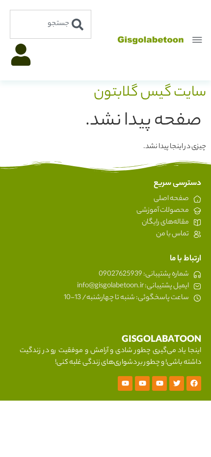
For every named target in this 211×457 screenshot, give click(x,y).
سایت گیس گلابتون (150, 93)
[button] (197, 40)
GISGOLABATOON (161, 340)
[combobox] (50, 24)
